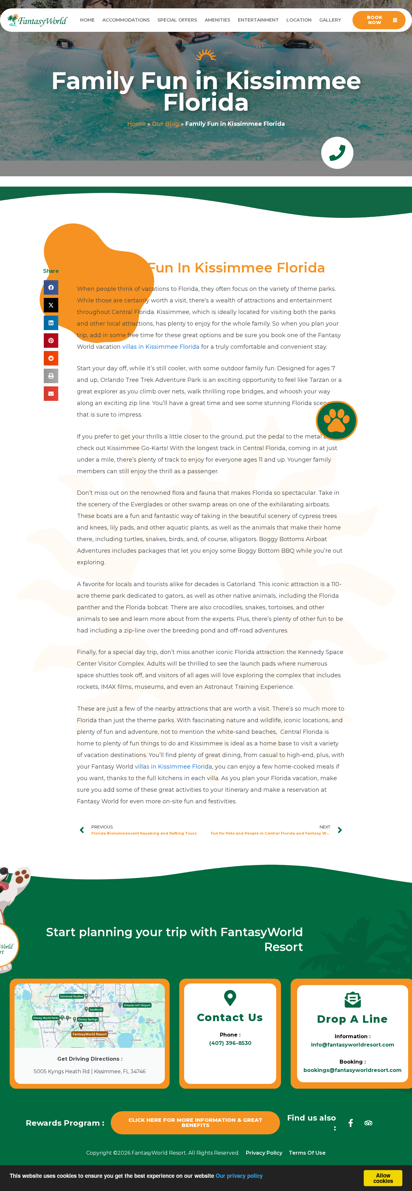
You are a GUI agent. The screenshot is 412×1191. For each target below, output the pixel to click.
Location (299, 20)
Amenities (217, 20)
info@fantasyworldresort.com (352, 1045)
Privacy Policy (264, 1153)
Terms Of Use (307, 1153)
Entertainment (258, 20)
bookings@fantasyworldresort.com (353, 1070)
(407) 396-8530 (230, 1043)
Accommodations (126, 20)
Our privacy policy (239, 1175)
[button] (51, 287)
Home (87, 20)
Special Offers (177, 20)
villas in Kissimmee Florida (161, 346)
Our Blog (165, 123)
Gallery (330, 20)
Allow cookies (383, 1178)
